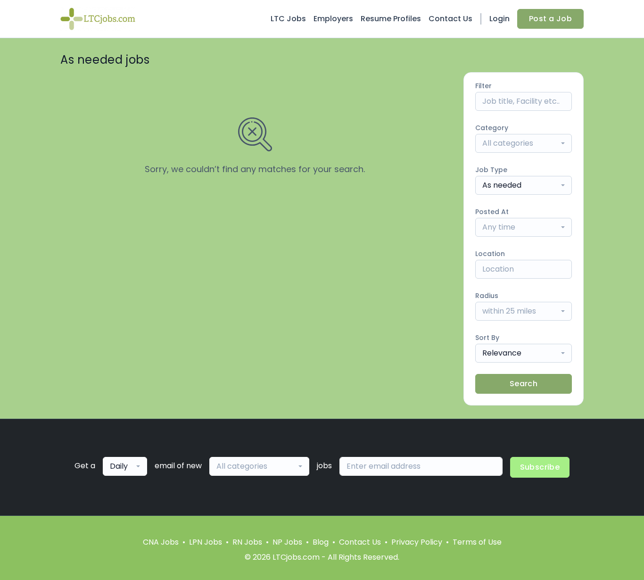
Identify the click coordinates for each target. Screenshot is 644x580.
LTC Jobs (288, 18)
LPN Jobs (205, 542)
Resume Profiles (391, 18)
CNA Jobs (161, 542)
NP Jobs (287, 542)
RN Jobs (247, 542)
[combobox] (523, 143)
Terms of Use (477, 542)
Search (523, 383)
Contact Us (450, 18)
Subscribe (540, 467)
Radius (486, 295)
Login (499, 18)
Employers (333, 18)
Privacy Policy (416, 542)
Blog (321, 542)
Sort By (487, 337)
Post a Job (550, 18)
